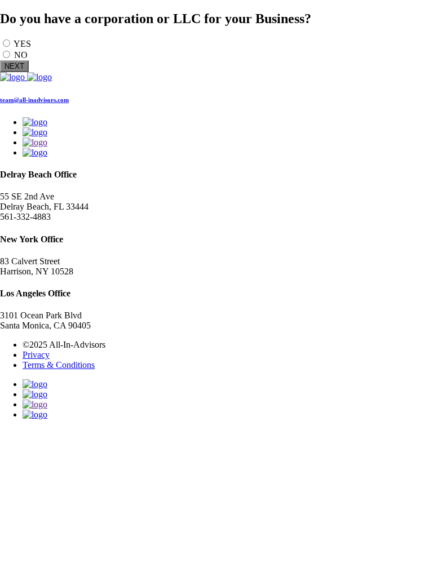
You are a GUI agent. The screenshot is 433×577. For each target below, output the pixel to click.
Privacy (36, 354)
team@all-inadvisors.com (34, 99)
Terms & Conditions (59, 365)
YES (22, 43)
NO (21, 55)
